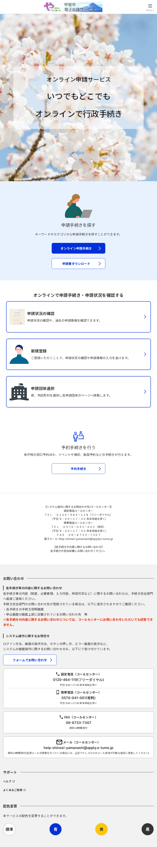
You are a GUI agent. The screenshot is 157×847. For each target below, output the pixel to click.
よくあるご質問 (12, 790)
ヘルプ (7, 781)
